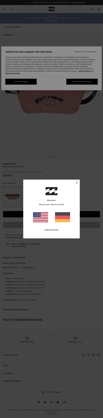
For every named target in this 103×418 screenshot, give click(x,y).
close (77, 182)
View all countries (51, 229)
